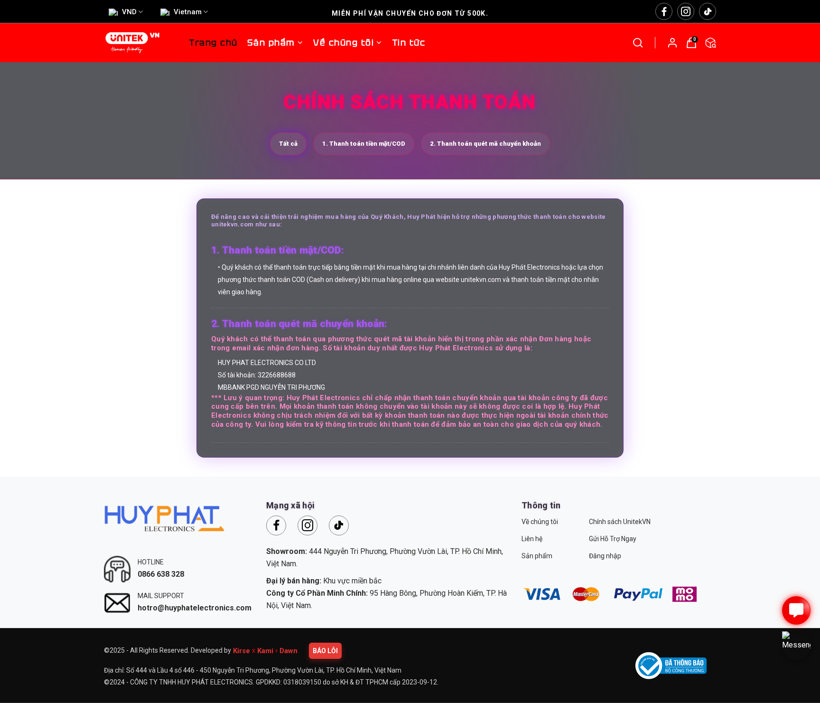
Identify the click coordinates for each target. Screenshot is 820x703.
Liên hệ (532, 539)
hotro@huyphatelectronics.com (195, 607)
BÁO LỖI (325, 651)
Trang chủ (213, 42)
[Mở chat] (796, 610)
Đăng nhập (605, 556)
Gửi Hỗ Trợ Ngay (612, 539)
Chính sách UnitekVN (620, 521)
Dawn (289, 651)
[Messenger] (796, 645)
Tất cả (288, 143)
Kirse (241, 651)
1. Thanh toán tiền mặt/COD (363, 143)
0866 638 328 (161, 574)
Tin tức (409, 42)
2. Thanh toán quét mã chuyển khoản (485, 143)
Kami (265, 651)
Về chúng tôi (540, 521)
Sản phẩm (271, 42)
